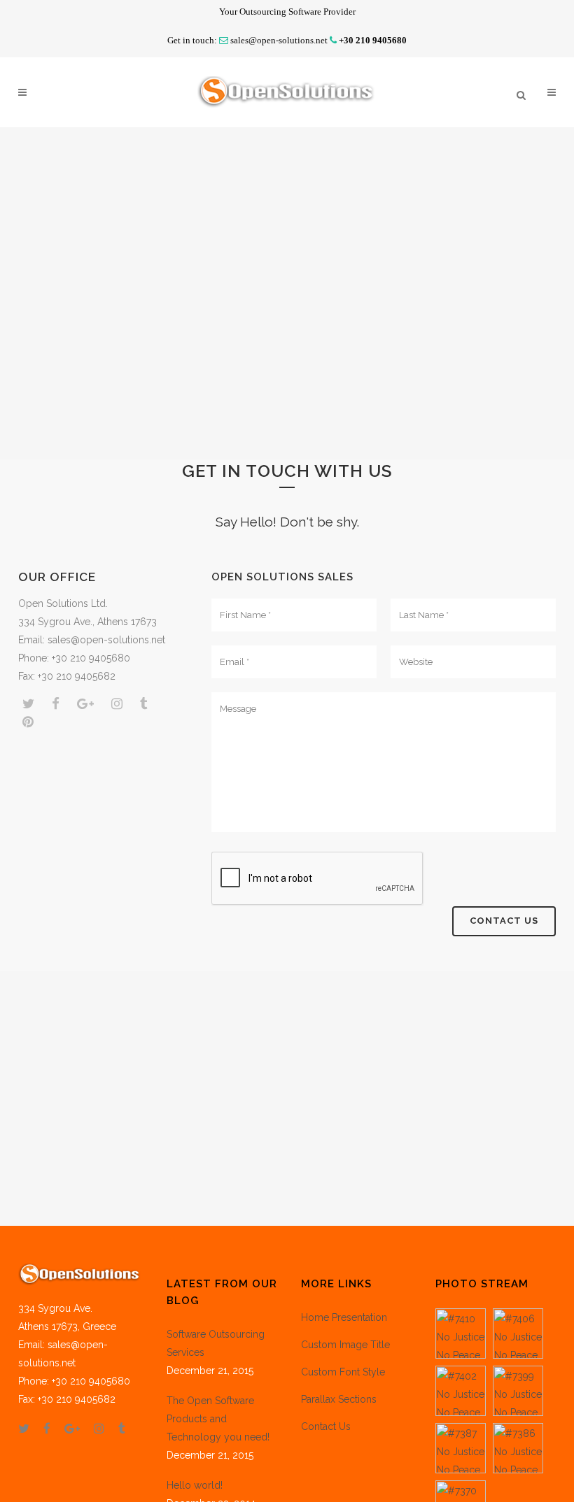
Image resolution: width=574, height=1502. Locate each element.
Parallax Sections (339, 1399)
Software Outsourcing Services (216, 1343)
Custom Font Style (343, 1372)
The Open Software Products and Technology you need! (218, 1419)
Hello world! (195, 1485)
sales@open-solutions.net (279, 40)
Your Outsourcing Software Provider (287, 11)
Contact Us (326, 1426)
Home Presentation (344, 1317)
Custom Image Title (345, 1344)
